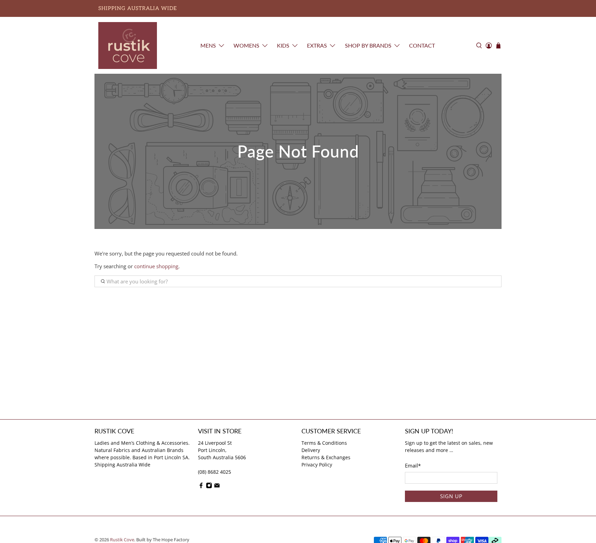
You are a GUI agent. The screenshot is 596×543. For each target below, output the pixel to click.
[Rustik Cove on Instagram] (209, 486)
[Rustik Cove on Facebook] (201, 486)
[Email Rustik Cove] (217, 486)
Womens (246, 45)
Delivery (310, 450)
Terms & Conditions (324, 443)
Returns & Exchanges (325, 457)
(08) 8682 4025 (214, 472)
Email (413, 465)
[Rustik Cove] (127, 45)
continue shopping (156, 266)
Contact (422, 45)
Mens (208, 45)
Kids (283, 45)
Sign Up (451, 496)
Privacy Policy (316, 464)
